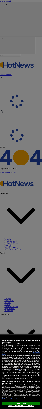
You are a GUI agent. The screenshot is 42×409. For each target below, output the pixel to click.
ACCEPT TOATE (21, 403)
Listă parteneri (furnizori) (9, 398)
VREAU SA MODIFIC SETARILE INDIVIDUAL (21, 406)
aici (19, 369)
